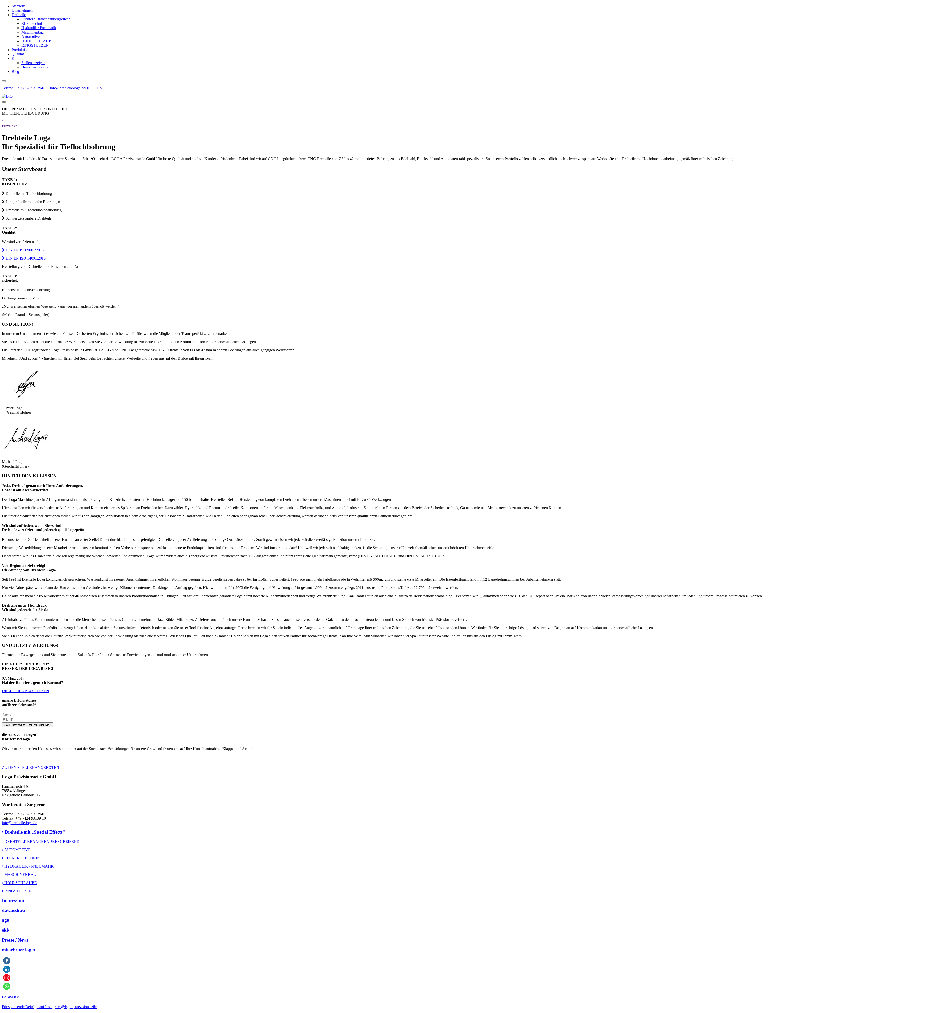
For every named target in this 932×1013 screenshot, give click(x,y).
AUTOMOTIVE (17, 850)
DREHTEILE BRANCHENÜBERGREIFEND (41, 841)
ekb (5, 930)
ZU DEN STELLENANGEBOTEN (30, 768)
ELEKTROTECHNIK (21, 858)
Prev (5, 126)
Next (13, 126)
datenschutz (13, 910)
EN (99, 88)
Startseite (18, 6)
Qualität (18, 54)
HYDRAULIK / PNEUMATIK (28, 866)
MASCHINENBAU (19, 874)
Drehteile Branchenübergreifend (46, 19)
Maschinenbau (32, 32)
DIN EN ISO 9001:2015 (24, 250)
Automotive (30, 36)
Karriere (18, 58)
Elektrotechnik (32, 23)
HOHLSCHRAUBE (37, 41)
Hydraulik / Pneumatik (38, 28)
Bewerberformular (35, 67)
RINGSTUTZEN (35, 45)
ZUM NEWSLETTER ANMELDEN (27, 725)
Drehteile (19, 15)
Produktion (20, 50)
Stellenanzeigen (33, 63)
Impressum (13, 900)
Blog (15, 71)
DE (88, 88)
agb (5, 920)
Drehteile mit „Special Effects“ (34, 831)
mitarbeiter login (18, 949)
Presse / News (15, 940)
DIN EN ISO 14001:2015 (25, 258)
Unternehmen (22, 10)
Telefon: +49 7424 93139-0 (23, 88)
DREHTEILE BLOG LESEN (25, 691)
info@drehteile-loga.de (67, 88)
